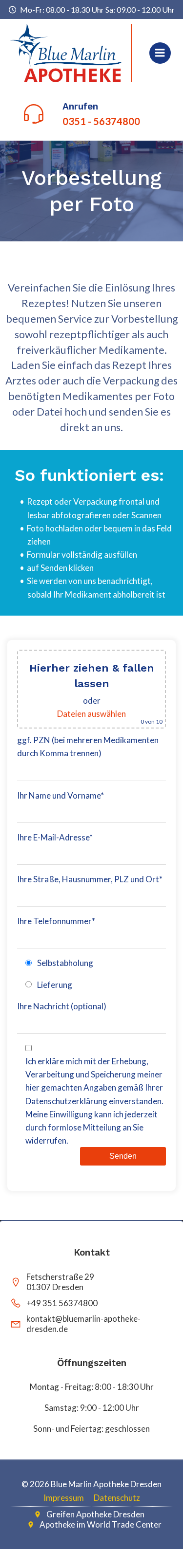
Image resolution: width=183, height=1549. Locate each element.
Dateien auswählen (91, 714)
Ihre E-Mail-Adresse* (55, 837)
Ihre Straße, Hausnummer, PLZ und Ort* (90, 879)
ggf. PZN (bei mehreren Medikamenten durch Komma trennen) (88, 746)
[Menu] (160, 53)
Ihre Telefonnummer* (56, 921)
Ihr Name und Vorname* (60, 795)
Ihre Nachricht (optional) (61, 1006)
